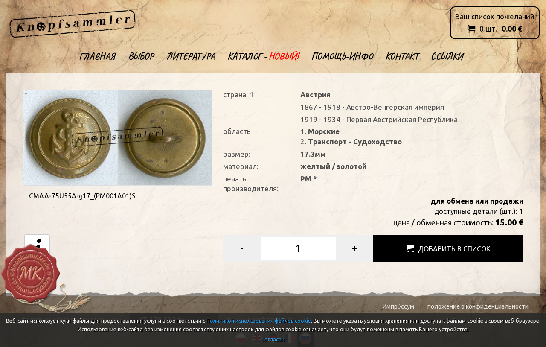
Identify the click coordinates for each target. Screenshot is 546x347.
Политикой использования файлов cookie (258, 321)
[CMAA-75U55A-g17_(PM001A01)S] (117, 137)
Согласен (273, 339)
